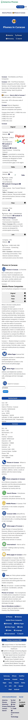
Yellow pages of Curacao (14, 526)
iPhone (14, 676)
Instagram (15, 184)
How (7, 575)
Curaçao (4, 105)
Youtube (14, 148)
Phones (19, 35)
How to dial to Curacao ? (18, 95)
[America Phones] (25, 7)
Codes (9, 630)
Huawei (14, 679)
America (10, 35)
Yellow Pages (11, 354)
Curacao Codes (11, 514)
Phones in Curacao (12, 269)
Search (21, 6)
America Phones (10, 2)
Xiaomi (16, 683)
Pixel (10, 689)
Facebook (7, 144)
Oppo (4, 683)
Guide (21, 627)
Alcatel (21, 686)
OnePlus (21, 676)
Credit (14, 708)
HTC (10, 686)
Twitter (22, 704)
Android (16, 689)
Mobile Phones (11, 503)
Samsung (6, 676)
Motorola (7, 679)
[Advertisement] (14, 56)
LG (5, 686)
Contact (4, 708)
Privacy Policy (6, 706)
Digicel (12, 127)
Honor (22, 679)
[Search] (18, 6)
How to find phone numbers (11, 606)
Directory (10, 39)
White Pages (10, 369)
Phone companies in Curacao (15, 479)
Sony (10, 683)
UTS (13, 235)
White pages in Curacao (14, 555)
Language (18, 630)
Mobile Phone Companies (14, 620)
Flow (13, 203)
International (11, 544)
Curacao (4, 77)
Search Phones (12, 493)
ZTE (15, 686)
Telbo (13, 167)
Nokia (23, 683)
